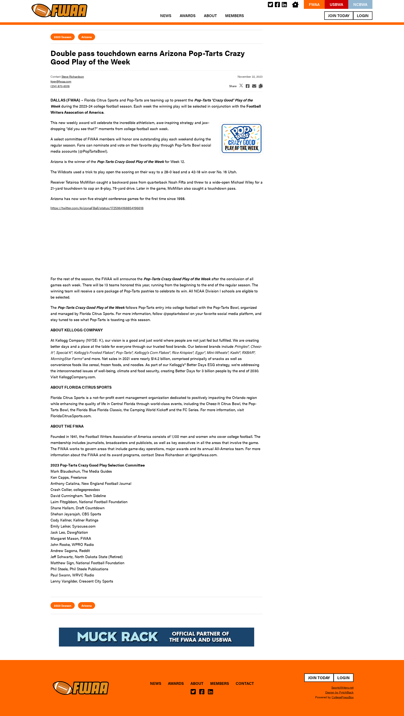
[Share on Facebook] (248, 86)
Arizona (86, 37)
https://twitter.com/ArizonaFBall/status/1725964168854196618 (97, 207)
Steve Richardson (72, 76)
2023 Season (62, 37)
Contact (245, 683)
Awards (187, 15)
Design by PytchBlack (339, 692)
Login (363, 15)
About (210, 15)
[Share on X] (241, 85)
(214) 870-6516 (60, 86)
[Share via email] (254, 86)
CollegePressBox (343, 697)
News (165, 15)
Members (234, 15)
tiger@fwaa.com (60, 81)
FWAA (314, 4)
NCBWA (360, 4)
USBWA (336, 4)
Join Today (339, 15)
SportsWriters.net (342, 687)
